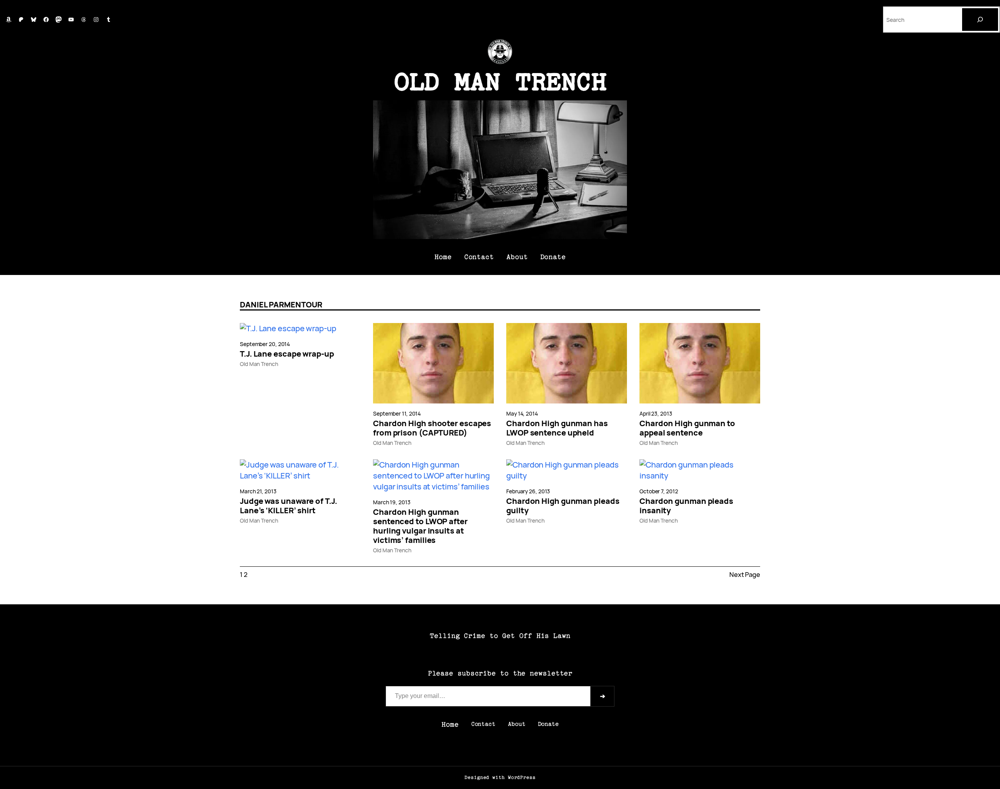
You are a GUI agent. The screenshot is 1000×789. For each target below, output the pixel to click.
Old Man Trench (500, 82)
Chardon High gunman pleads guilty (562, 505)
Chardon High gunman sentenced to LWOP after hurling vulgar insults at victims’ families (420, 526)
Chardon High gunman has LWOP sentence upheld (557, 428)
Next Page (744, 574)
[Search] (980, 19)
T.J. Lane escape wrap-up (287, 354)
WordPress (522, 777)
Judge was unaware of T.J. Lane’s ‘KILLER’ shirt (288, 505)
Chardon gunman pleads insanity (686, 505)
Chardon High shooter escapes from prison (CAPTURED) (432, 428)
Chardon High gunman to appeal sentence (687, 428)
